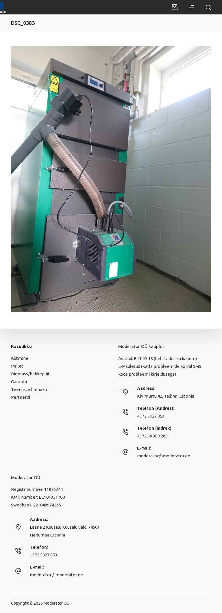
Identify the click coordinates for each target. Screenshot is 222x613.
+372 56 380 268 (152, 435)
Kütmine (19, 358)
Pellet (17, 366)
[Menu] (191, 7)
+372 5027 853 (150, 415)
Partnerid (20, 397)
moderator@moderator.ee (163, 455)
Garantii (19, 381)
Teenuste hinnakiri (30, 389)
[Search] (208, 7)
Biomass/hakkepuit (30, 373)
